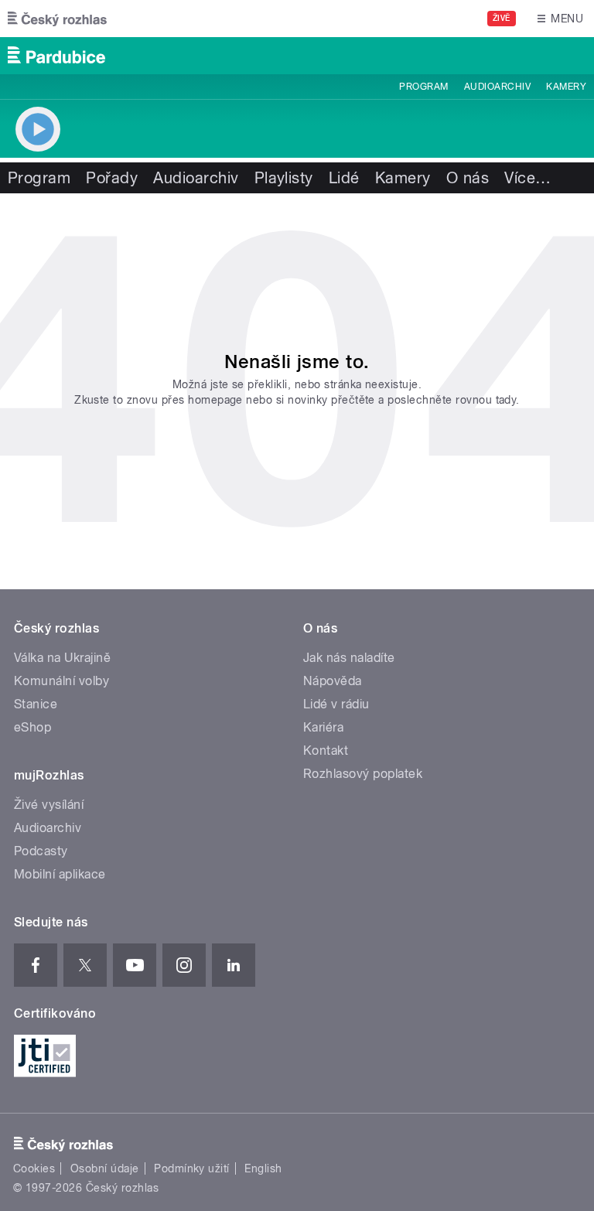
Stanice (35, 704)
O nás (467, 178)
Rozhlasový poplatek (362, 773)
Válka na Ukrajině (62, 657)
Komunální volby (61, 681)
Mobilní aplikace (60, 874)
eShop (32, 727)
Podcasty (41, 851)
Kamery (566, 86)
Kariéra (323, 727)
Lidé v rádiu (336, 704)
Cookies (34, 1168)
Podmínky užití (192, 1168)
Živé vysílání (49, 804)
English (263, 1168)
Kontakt (325, 750)
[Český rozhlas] (57, 18)
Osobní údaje (104, 1168)
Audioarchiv (497, 86)
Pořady (112, 178)
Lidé (344, 178)
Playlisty (283, 178)
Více (527, 178)
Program (423, 86)
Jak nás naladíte (349, 657)
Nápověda (332, 681)
